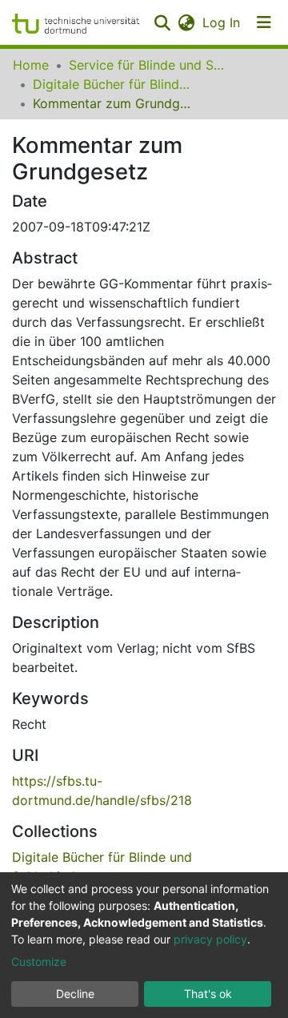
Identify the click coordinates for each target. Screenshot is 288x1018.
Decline (75, 993)
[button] (186, 22)
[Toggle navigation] (264, 22)
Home (31, 65)
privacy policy (210, 939)
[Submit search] (162, 22)
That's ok (208, 993)
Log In (222, 22)
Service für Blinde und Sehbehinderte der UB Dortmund (149, 65)
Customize (38, 961)
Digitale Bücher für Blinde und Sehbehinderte (113, 84)
